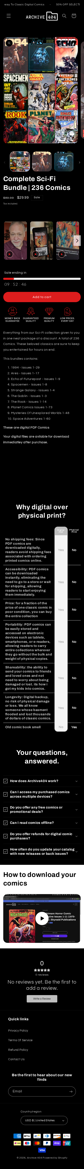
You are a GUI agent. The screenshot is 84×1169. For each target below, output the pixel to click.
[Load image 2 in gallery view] (42, 161)
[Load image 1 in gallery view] (20, 161)
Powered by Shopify (55, 1158)
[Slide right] (79, 162)
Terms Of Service (20, 1040)
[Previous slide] (6, 240)
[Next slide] (77, 240)
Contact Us (16, 1059)
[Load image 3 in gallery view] (64, 161)
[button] (8, 15)
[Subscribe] (71, 1091)
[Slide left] (4, 162)
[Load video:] (42, 918)
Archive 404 (34, 1158)
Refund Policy (18, 1049)
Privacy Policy (18, 1030)
